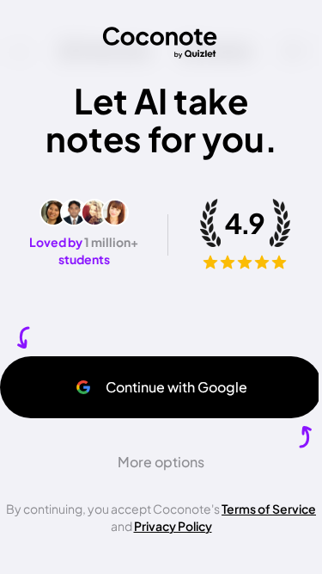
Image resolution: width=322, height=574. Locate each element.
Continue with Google (176, 387)
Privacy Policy (173, 526)
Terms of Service (269, 508)
